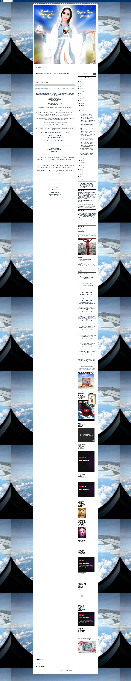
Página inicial (55, 88)
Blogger (71, 670)
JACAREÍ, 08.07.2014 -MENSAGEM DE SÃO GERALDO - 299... (87, 143)
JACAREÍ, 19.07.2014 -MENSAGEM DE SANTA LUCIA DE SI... (87, 126)
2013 (81, 167)
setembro (83, 107)
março (82, 162)
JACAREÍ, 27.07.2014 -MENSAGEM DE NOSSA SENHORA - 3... (87, 118)
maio (82, 158)
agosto (82, 108)
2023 (81, 84)
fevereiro (82, 163)
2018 (81, 93)
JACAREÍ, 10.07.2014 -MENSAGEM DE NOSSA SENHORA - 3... (87, 140)
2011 (81, 171)
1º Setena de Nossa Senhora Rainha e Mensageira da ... (88, 129)
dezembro (83, 101)
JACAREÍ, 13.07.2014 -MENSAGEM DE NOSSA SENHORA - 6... (87, 135)
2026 (81, 79)
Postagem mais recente (41, 88)
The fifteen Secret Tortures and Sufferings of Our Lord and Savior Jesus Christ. (86, 230)
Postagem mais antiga (69, 88)
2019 (81, 91)
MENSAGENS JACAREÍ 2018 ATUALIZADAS (85, 260)
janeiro (82, 165)
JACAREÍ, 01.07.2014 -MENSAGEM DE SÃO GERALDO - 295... (87, 154)
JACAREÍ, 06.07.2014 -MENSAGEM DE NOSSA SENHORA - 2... (87, 146)
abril (82, 160)
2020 (81, 90)
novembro (83, 103)
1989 (81, 179)
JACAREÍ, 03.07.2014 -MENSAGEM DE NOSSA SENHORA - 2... (87, 152)
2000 (81, 174)
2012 (81, 169)
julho (82, 110)
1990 (81, 178)
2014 (81, 100)
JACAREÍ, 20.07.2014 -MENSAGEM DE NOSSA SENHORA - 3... (87, 124)
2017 (81, 95)
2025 (81, 81)
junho (82, 157)
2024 (81, 83)
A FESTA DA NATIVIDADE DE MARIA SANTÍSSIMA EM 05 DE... (88, 113)
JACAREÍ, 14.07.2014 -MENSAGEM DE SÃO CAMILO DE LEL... (87, 132)
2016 (81, 96)
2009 (81, 172)
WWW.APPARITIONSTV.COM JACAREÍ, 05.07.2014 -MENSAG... (87, 149)
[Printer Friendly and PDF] (41, 82)
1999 (81, 176)
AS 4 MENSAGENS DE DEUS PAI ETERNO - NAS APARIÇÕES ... (87, 115)
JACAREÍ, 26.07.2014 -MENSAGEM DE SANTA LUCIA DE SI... (87, 121)
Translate (43, 68)
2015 (81, 98)
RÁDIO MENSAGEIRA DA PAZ (86, 183)
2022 (81, 86)
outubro (82, 105)
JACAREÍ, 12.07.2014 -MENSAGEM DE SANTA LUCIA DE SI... (87, 138)
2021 (81, 88)
